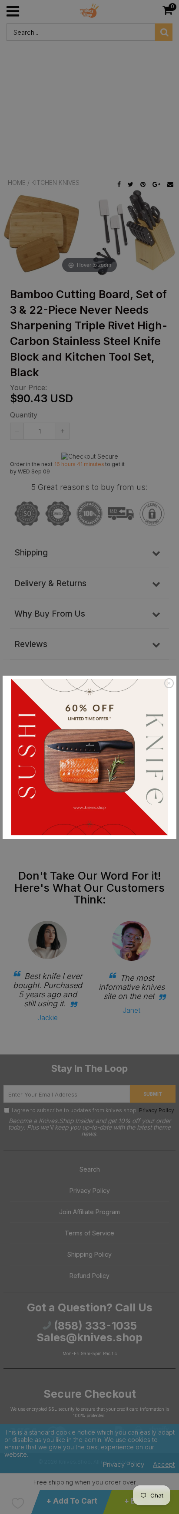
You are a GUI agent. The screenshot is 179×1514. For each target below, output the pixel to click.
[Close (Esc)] (169, 683)
